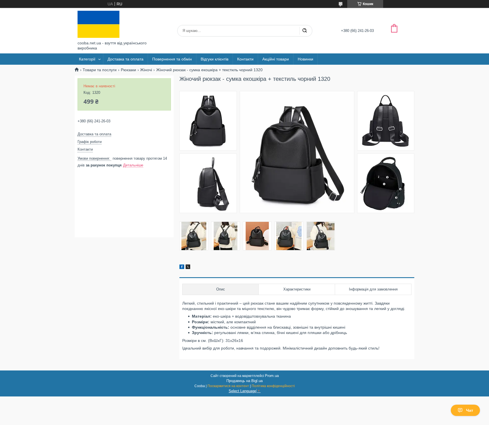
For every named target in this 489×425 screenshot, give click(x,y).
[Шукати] (304, 31)
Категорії (87, 59)
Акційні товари (275, 59)
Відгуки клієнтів (214, 59)
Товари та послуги (100, 70)
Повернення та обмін (172, 59)
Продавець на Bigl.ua (244, 381)
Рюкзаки (128, 70)
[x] (188, 267)
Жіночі (146, 70)
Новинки (305, 59)
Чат (469, 410)
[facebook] (181, 267)
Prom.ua (272, 376)
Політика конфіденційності (273, 386)
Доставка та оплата (125, 59)
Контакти (245, 59)
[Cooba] (98, 24)
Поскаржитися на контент (228, 386)
